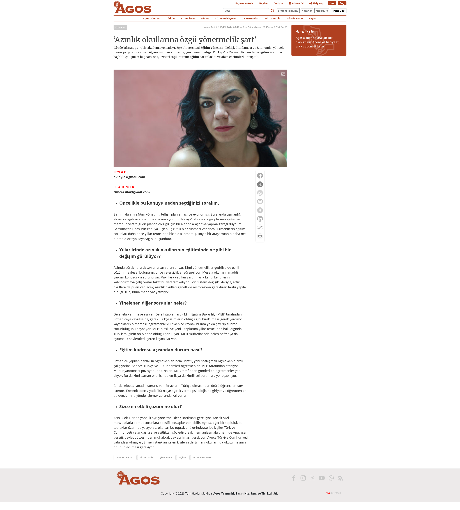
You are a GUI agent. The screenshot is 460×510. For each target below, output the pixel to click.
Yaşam (313, 18)
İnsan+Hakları (250, 18)
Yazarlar (307, 10)
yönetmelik (166, 457)
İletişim (278, 3)
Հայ (332, 3)
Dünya (205, 18)
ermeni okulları (202, 457)
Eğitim (183, 457)
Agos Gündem (151, 18)
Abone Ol (297, 3)
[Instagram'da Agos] (303, 478)
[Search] (272, 10)
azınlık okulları (125, 457)
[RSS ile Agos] (340, 478)
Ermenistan (188, 18)
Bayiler (263, 3)
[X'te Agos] (312, 478)
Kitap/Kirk (322, 10)
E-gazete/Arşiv (244, 3)
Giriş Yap (317, 3)
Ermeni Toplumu (288, 10)
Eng (342, 3)
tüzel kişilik (146, 457)
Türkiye (170, 18)
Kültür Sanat (295, 18)
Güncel (120, 27)
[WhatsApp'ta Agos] (331, 478)
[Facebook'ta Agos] (294, 478)
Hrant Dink (338, 10)
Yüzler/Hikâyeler (225, 18)
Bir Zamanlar (273, 18)
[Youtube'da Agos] (322, 478)
